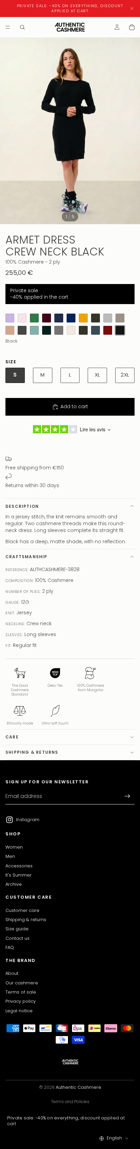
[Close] (132, 8)
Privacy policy (20, 1001)
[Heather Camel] (9, 330)
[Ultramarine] (71, 318)
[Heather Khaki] (83, 330)
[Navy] (58, 318)
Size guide (17, 929)
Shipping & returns (31, 752)
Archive (13, 884)
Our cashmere (21, 983)
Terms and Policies (70, 1101)
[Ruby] (107, 330)
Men (10, 856)
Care (12, 737)
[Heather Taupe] (120, 318)
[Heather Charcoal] (22, 330)
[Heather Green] (34, 330)
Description (22, 506)
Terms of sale (20, 992)
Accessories (19, 866)
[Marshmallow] (22, 318)
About (11, 973)
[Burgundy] (46, 318)
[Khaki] (95, 318)
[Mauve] (9, 318)
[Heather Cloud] (107, 318)
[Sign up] (127, 796)
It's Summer (18, 875)
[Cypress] (46, 330)
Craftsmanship (26, 557)
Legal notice (19, 1011)
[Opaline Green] (34, 318)
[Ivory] (71, 330)
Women (14, 847)
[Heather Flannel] (58, 330)
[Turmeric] (83, 318)
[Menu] (8, 27)
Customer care (22, 910)
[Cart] (131, 27)
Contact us (17, 938)
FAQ (9, 947)
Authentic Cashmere (78, 1087)
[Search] (22, 27)
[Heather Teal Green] (95, 330)
